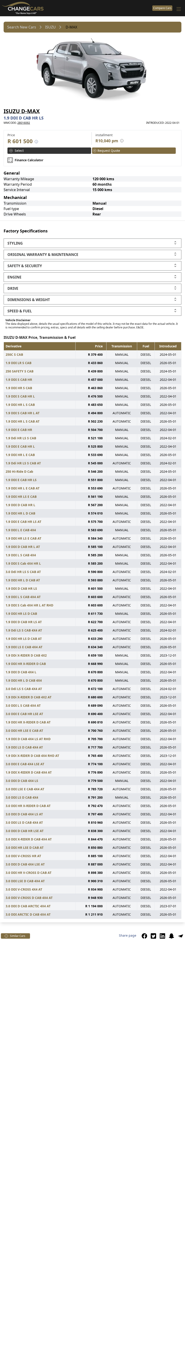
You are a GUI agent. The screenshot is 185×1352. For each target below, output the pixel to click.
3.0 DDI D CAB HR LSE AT (25, 831)
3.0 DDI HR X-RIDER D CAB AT (28, 806)
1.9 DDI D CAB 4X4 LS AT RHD (28, 739)
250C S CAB (14, 354)
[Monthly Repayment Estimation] (121, 141)
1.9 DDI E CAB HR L (20, 446)
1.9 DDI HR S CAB (19, 388)
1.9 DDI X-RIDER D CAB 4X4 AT (29, 772)
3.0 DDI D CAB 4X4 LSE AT (25, 864)
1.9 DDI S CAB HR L (20, 396)
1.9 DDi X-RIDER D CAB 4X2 (26, 655)
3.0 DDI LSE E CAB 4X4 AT (25, 789)
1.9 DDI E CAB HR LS (21, 480)
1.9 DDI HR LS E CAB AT (23, 538)
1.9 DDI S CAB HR (19, 379)
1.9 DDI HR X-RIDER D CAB (26, 664)
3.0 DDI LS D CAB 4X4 (22, 797)
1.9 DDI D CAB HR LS (21, 588)
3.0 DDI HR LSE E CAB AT (24, 730)
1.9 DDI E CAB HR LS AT (23, 521)
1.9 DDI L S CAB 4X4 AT (23, 597)
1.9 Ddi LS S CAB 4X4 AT (24, 630)
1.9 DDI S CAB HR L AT (22, 413)
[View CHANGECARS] (76, 8)
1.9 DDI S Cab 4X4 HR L (23, 563)
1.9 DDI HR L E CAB (20, 455)
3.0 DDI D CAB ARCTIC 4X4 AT (28, 906)
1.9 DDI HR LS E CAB (21, 496)
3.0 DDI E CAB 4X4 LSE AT (25, 764)
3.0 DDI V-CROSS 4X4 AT (24, 889)
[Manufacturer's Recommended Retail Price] (36, 141)
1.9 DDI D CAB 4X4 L (21, 672)
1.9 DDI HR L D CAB (20, 513)
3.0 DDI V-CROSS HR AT (23, 856)
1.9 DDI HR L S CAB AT (22, 421)
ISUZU (50, 27)
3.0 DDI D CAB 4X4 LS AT (24, 814)
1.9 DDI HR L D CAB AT (23, 580)
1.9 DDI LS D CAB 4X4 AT (24, 747)
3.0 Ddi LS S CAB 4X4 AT (24, 689)
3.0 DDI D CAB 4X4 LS (22, 781)
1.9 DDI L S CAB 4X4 (21, 555)
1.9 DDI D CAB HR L (20, 505)
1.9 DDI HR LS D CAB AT (24, 638)
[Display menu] (178, 9)
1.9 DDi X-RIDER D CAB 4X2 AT (28, 697)
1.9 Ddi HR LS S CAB (21, 438)
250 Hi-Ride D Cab (19, 471)
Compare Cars (162, 8)
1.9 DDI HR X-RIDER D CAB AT (28, 722)
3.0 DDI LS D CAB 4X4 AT (24, 822)
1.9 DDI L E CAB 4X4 (21, 530)
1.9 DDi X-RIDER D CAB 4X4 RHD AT (32, 755)
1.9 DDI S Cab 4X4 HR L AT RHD (29, 605)
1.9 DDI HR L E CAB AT (22, 488)
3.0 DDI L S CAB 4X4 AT (23, 705)
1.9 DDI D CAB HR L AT (23, 547)
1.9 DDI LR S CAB (18, 363)
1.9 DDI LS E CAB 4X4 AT (24, 647)
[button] (144, 936)
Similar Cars (17, 936)
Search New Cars (21, 27)
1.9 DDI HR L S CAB (20, 404)
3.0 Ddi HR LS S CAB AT (23, 572)
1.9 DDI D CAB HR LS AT (24, 622)
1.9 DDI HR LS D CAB (21, 613)
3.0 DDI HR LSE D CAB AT (25, 847)
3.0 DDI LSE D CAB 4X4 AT (25, 881)
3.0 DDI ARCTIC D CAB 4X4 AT (28, 914)
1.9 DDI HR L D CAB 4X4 (24, 680)
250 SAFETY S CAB (19, 371)
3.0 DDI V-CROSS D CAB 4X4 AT (29, 898)
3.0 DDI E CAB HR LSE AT (24, 714)
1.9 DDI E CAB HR (19, 430)
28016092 (23, 123)
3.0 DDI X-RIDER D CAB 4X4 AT (29, 839)
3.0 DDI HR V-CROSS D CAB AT (28, 872)
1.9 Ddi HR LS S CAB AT (23, 463)
